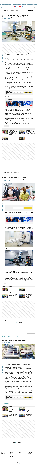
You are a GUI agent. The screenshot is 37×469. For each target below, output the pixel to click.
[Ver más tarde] (2, 18)
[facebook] (5, 18)
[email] (8, 18)
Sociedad (26, 4)
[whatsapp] (4, 18)
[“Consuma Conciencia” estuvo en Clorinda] (5, 138)
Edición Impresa (34, 4)
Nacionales (17, 4)
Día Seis (7, 4)
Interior (9, 4)
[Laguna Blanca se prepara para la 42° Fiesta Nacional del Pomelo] (22, 138)
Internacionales (13, 4)
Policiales (20, 4)
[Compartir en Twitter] (6, 18)
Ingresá (35, 7)
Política (24, 4)
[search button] (1, 4)
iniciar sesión (16, 322)
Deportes (4, 4)
